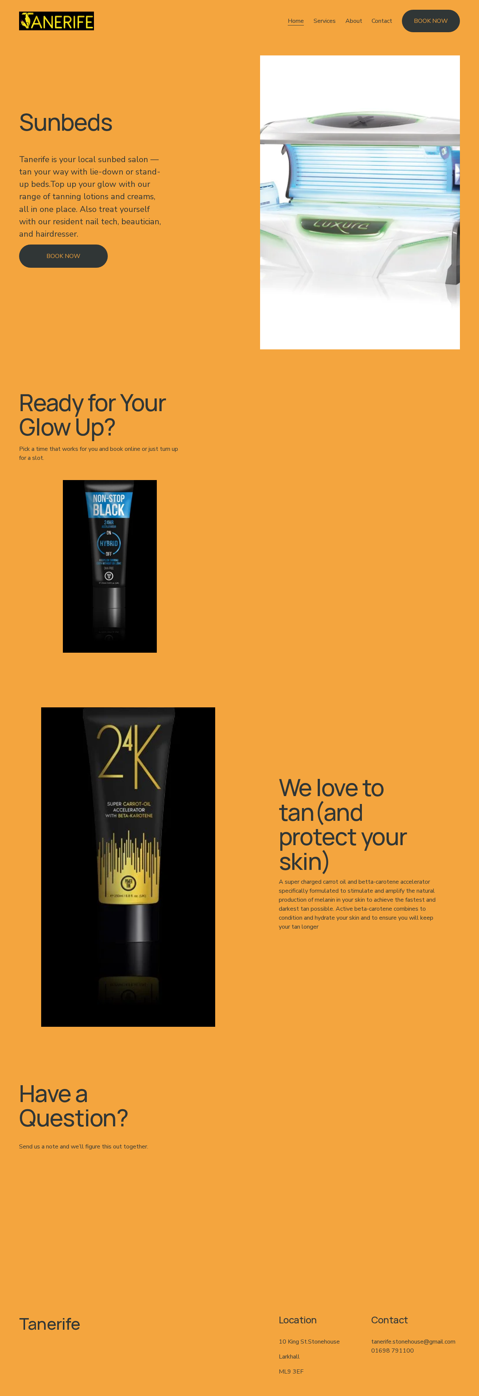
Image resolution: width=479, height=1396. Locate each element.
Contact (382, 21)
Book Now (63, 256)
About (353, 21)
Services (325, 21)
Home (296, 21)
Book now (431, 21)
